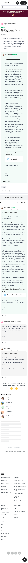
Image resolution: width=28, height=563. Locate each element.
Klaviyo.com (4, 480)
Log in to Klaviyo (5, 483)
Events (15, 508)
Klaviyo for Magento (18, 493)
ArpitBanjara (9, 397)
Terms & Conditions (8, 451)
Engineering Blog (5, 533)
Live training (4, 495)
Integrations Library (5, 517)
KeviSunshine (9, 402)
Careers (3, 530)
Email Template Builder (19, 511)
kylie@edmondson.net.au (10, 23)
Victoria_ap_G (9, 415)
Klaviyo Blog (4, 486)
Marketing (4, 19)
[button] (2, 3)
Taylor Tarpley (8, 54)
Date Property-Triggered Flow (15, 222)
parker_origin (9, 411)
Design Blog (4, 536)
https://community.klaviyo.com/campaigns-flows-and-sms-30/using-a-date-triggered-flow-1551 (14, 152)
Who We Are (4, 524)
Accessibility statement (19, 451)
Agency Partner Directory (5, 513)
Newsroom (4, 527)
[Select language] (17, 3)
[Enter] (2, 7)
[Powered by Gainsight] (14, 448)
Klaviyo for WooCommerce (17, 497)
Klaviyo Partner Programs (4, 509)
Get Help (16, 517)
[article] (14, 262)
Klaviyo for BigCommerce (20, 486)
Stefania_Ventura (10, 406)
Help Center (4, 489)
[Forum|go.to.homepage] (6, 3)
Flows (3, 187)
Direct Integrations (18, 500)
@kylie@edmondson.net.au (13, 59)
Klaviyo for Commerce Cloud (19, 490)
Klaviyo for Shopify (18, 480)
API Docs (16, 514)
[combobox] (14, 7)
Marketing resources (6, 492)
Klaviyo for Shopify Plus (19, 483)
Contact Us (4, 539)
